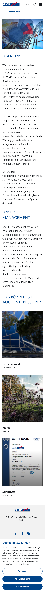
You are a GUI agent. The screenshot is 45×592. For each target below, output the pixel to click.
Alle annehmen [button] (22, 586)
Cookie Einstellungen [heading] (16, 542)
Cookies (26, 564)
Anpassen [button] (22, 570)
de (26, 4)
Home (4, 12)
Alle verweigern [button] (22, 578)
